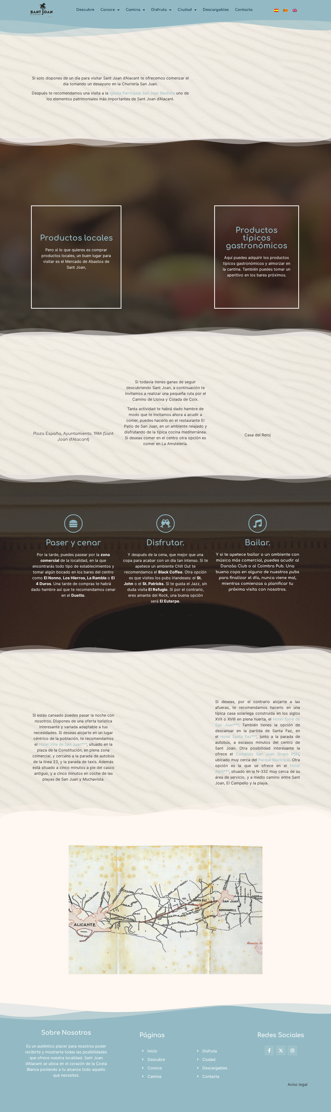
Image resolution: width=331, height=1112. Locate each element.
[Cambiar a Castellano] (276, 10)
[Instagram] (292, 1050)
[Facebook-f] (269, 1050)
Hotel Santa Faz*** (238, 736)
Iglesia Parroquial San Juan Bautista (142, 93)
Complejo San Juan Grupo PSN (267, 754)
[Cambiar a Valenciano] (285, 10)
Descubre (85, 10)
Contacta (243, 10)
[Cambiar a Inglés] (294, 10)
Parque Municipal (274, 759)
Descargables (216, 10)
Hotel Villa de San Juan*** (63, 744)
